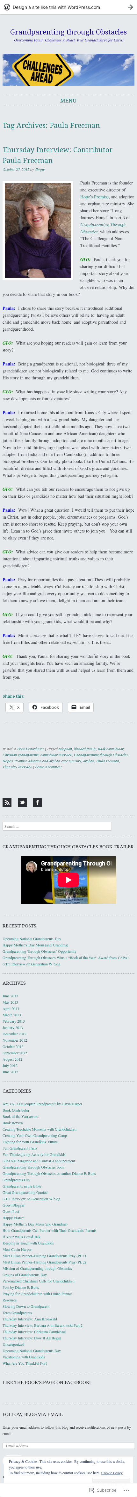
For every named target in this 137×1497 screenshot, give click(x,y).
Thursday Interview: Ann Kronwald (30, 1318)
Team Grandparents (17, 1312)
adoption (65, 748)
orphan (88, 760)
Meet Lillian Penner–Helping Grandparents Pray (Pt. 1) (44, 1255)
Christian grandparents (21, 754)
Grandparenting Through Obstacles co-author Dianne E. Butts (49, 1173)
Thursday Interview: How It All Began (32, 1337)
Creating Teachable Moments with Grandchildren (39, 1129)
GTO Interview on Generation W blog (31, 1198)
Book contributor (110, 748)
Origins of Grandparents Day (25, 1274)
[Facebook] (37, 802)
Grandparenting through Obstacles (68, 32)
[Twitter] (22, 802)
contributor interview (56, 754)
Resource (10, 1299)
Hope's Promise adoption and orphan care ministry (42, 760)
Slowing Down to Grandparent (26, 1306)
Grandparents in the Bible (22, 1185)
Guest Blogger (14, 1204)
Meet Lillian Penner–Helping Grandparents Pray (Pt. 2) (44, 1261)
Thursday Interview (17, 766)
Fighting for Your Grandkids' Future (30, 1141)
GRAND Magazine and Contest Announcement (39, 1160)
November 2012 (15, 1040)
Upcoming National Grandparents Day (32, 938)
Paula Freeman (107, 760)
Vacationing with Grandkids (24, 1356)
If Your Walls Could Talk (21, 1236)
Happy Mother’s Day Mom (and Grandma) (35, 944)
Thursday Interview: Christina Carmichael (34, 1331)
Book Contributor (30, 748)
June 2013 (10, 995)
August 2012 (12, 1059)
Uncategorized (13, 1344)
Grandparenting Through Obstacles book (33, 1167)
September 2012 (15, 1052)
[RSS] (7, 802)
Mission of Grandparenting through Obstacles (37, 1268)
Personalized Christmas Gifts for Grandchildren (39, 1280)
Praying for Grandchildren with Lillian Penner (37, 1293)
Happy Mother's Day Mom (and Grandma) (35, 1223)
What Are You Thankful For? (25, 1363)
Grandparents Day (16, 1179)
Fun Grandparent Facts (20, 1148)
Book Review (13, 1122)
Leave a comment (48, 766)
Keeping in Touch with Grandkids (28, 1242)
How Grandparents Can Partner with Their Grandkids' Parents (50, 1230)
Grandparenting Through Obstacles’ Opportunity (39, 951)
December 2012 (14, 1033)
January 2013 (13, 1027)
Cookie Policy (112, 1472)
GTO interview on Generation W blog (31, 963)
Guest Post (11, 1211)
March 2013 (12, 1014)
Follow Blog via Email (33, 1414)
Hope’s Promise (94, 197)
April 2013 (11, 1008)
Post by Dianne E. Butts (21, 1287)
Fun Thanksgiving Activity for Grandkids (34, 1154)
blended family (85, 748)
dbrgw (40, 169)
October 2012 (13, 1046)
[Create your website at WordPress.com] (68, 7)
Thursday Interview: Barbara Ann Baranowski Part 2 (43, 1325)
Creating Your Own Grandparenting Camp (35, 1135)
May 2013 (10, 1002)
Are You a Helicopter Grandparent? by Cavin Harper (42, 1103)
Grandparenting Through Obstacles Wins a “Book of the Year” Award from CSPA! (66, 957)
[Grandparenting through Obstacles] (68, 70)
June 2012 (10, 1071)
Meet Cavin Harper (17, 1249)
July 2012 (10, 1065)
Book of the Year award (21, 1116)
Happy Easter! (13, 1217)
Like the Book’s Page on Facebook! (47, 1382)
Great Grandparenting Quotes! (25, 1192)
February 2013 (14, 1021)
